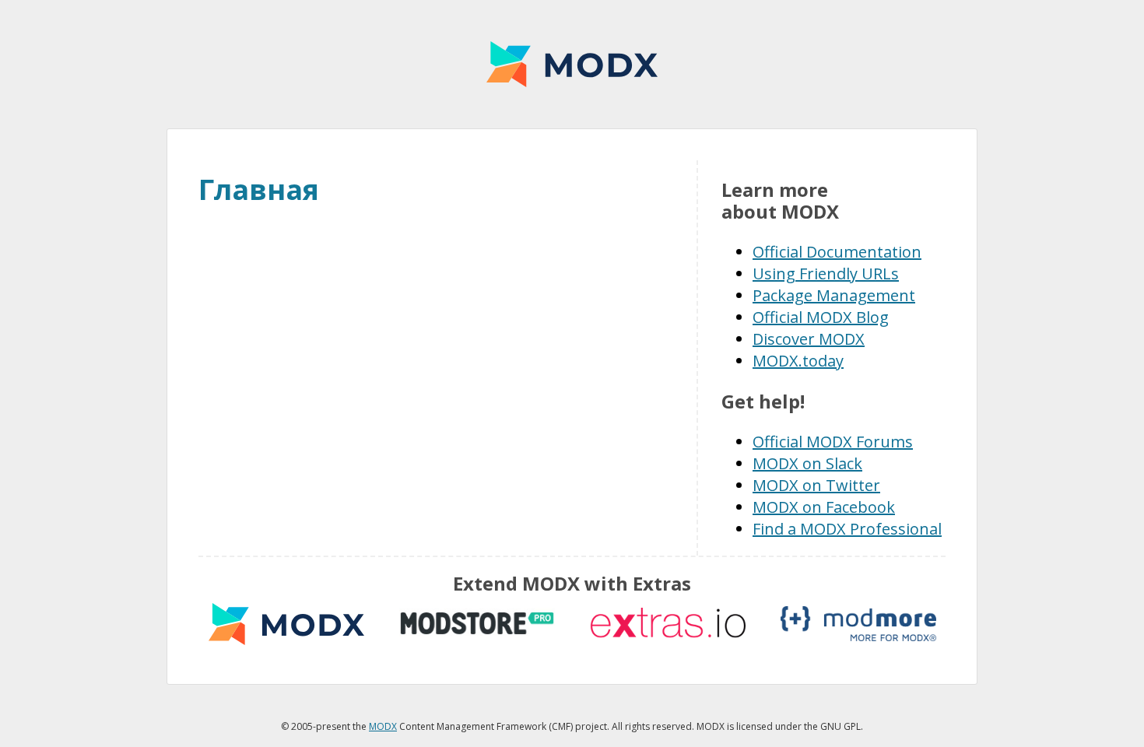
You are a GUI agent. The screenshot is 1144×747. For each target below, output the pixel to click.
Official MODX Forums (833, 441)
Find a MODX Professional (847, 528)
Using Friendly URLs (826, 273)
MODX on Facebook (824, 506)
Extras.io (668, 623)
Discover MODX (809, 338)
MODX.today (798, 360)
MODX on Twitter (816, 485)
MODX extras (286, 623)
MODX (572, 64)
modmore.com (858, 623)
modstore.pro (477, 623)
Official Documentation (837, 251)
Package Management (834, 295)
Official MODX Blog (821, 317)
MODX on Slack (807, 463)
